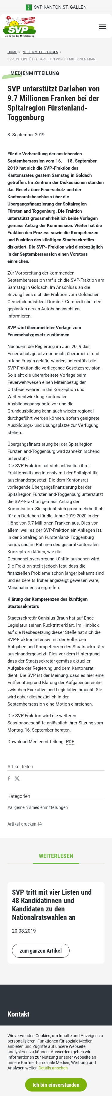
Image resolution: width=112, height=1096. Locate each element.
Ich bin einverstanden (56, 1085)
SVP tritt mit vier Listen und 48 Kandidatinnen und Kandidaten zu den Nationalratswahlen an (52, 905)
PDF (70, 741)
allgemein (19, 807)
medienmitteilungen (49, 807)
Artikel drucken (22, 824)
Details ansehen (53, 1068)
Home (12, 52)
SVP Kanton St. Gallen (59, 7)
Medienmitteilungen (40, 52)
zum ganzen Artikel (41, 951)
